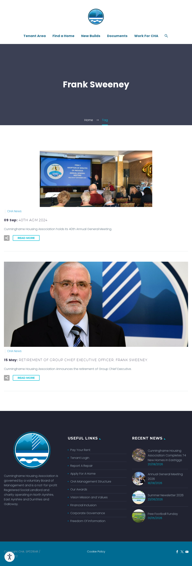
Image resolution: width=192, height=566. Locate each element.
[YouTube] (186, 551)
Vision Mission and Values (89, 497)
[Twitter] (182, 551)
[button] (7, 238)
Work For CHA (146, 36)
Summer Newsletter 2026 (166, 495)
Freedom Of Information (87, 521)
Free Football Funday (163, 514)
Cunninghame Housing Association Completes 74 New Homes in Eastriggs (167, 455)
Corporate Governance (87, 513)
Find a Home (63, 36)
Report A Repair (81, 466)
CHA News (14, 211)
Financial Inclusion (83, 505)
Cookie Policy (96, 551)
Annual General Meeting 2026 (165, 476)
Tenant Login (79, 458)
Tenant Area (34, 36)
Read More (26, 238)
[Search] (166, 36)
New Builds (90, 36)
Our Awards (78, 489)
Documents (117, 36)
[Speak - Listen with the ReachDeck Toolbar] (9, 557)
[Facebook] (177, 551)
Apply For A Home (83, 473)
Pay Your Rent (80, 450)
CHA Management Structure (90, 481)
